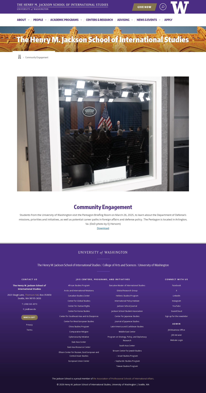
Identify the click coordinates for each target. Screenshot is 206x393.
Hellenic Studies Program (127, 295)
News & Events (147, 20)
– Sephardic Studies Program (127, 361)
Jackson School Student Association (127, 311)
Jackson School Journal (127, 306)
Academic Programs (64, 20)
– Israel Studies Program (127, 356)
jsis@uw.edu (30, 309)
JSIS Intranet (176, 335)
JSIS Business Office (176, 330)
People (38, 20)
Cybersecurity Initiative (79, 337)
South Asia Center (127, 345)
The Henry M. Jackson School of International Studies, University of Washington (63, 7)
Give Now (144, 7)
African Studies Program (79, 285)
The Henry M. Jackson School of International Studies (69, 265)
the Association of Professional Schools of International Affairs (123, 378)
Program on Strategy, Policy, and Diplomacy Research (127, 339)
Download (103, 228)
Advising (123, 20)
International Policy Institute (127, 301)
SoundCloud (176, 311)
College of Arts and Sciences (119, 265)
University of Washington (180, 7)
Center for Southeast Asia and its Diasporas (78, 316)
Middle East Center (127, 331)
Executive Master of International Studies (127, 285)
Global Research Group (127, 290)
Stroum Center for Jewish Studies (127, 350)
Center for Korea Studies (79, 311)
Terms (29, 330)
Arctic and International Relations (79, 290)
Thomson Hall (32, 294)
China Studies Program (79, 326)
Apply (168, 20)
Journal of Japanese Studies (127, 321)
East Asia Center (79, 342)
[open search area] (163, 6)
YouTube (177, 306)
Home (19, 56)
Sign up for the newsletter (176, 316)
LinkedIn (176, 295)
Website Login (176, 340)
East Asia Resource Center (78, 347)
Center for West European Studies (79, 321)
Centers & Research (99, 20)
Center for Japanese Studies (127, 316)
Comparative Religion (79, 331)
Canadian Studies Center (79, 295)
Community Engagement (36, 57)
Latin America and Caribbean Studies (127, 326)
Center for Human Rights (79, 306)
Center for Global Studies (79, 301)
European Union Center (78, 361)
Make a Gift (29, 317)
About (21, 20)
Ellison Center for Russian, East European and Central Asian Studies (79, 354)
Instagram (176, 301)
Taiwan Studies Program (127, 366)
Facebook (176, 285)
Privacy (29, 324)
